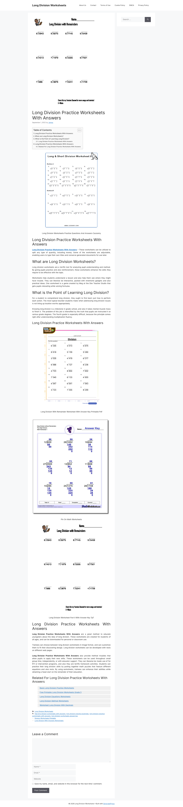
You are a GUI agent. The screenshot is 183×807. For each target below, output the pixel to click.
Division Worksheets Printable (45, 718)
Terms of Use (105, 5)
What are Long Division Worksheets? (49, 136)
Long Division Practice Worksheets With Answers (54, 133)
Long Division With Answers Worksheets (49, 720)
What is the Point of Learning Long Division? (52, 139)
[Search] (148, 19)
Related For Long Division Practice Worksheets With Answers (60, 146)
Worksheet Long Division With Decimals (56, 705)
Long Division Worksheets (49, 5)
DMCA (131, 5)
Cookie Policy (120, 5)
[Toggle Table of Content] (78, 130)
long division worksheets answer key (64, 716)
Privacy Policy (143, 5)
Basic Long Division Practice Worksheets (57, 688)
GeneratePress (109, 804)
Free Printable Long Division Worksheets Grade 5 (60, 692)
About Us (82, 5)
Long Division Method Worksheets (54, 701)
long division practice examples (77, 714)
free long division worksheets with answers (50, 714)
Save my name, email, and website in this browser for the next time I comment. (68, 784)
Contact (93, 5)
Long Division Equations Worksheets (55, 697)
